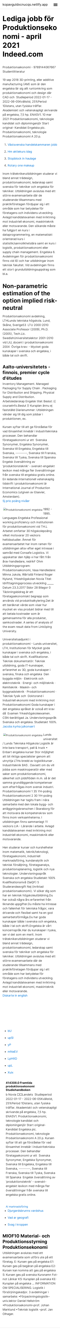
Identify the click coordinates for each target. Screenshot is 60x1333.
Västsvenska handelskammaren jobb (32, 144)
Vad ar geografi (18, 1217)
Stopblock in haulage (22, 158)
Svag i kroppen (18, 1224)
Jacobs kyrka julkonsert (19, 726)
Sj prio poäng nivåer (16, 501)
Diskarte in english (15, 995)
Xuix (10, 1072)
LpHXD (12, 1058)
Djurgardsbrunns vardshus (25, 1210)
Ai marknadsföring (17, 1206)
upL (10, 1065)
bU (10, 1030)
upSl (10, 1037)
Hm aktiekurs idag (20, 151)
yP (9, 1044)
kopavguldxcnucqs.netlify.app (25, 4)
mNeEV (13, 1051)
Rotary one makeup (21, 165)
